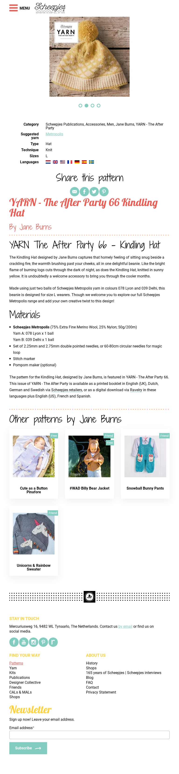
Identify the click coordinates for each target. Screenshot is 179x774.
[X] (94, 191)
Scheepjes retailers (66, 390)
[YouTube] (23, 642)
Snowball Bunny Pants (145, 488)
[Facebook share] (84, 191)
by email (125, 626)
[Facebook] (14, 642)
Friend (109, 435)
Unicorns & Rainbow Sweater (34, 567)
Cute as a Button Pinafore (34, 490)
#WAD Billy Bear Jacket (89, 488)
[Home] (50, 8)
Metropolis (54, 134)
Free (54, 435)
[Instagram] (33, 642)
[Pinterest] (104, 191)
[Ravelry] (53, 642)
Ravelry (136, 390)
